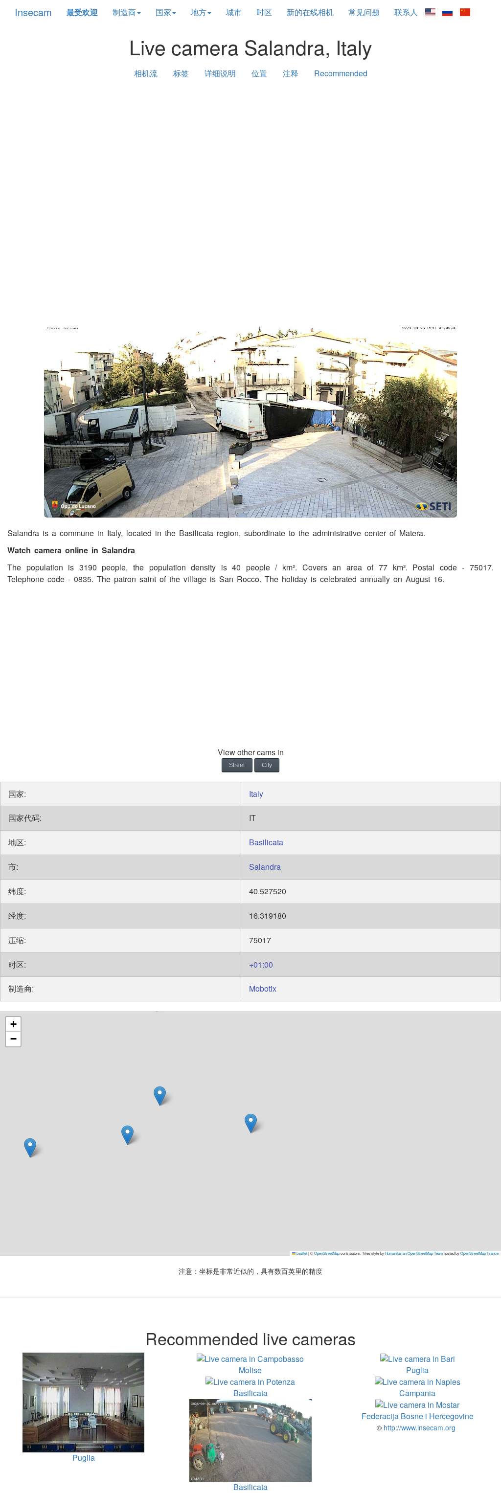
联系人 (406, 12)
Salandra (265, 866)
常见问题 (364, 12)
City (267, 765)
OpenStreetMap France (479, 1253)
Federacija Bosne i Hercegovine (418, 1416)
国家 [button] (163, 12)
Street (237, 765)
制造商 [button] (124, 12)
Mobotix (262, 988)
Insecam (33, 12)
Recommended (340, 73)
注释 (290, 73)
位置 (259, 73)
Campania (417, 1393)
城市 (234, 12)
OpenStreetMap (327, 1253)
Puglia (417, 1369)
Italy (256, 793)
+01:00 (261, 964)
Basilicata (266, 842)
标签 (181, 73)
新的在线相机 (310, 12)
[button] (127, 1135)
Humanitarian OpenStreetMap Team (414, 1253)
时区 (264, 12)
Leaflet (301, 1253)
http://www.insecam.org (418, 1427)
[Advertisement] (250, 162)
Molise (250, 1369)
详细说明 (220, 73)
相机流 (146, 73)
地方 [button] (198, 12)
